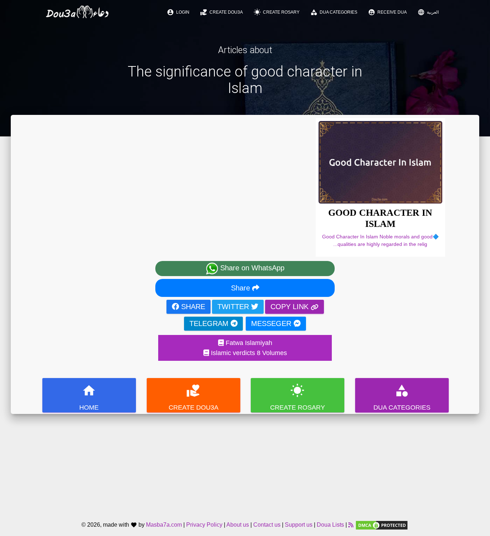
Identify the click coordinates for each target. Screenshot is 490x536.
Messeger (272, 323)
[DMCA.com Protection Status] (382, 525)
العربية (428, 12)
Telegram (210, 323)
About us (237, 525)
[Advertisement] (245, 464)
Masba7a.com (164, 525)
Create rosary (277, 12)
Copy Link (290, 307)
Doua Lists (330, 525)
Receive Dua (387, 12)
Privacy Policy (204, 525)
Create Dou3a (221, 12)
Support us (298, 525)
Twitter (234, 307)
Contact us (267, 525)
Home (89, 397)
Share (241, 288)
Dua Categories (333, 12)
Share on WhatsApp (251, 268)
